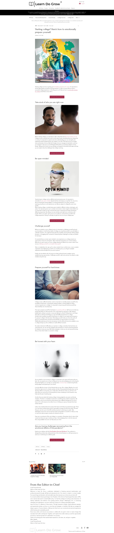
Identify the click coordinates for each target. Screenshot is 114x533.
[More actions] (78, 25)
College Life (71, 17)
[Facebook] (84, 528)
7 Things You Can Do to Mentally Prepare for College (38, 476)
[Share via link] (44, 453)
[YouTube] (87, 528)
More (77, 17)
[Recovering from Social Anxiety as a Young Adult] (57, 469)
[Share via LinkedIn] (41, 453)
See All (83, 461)
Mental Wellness (44, 449)
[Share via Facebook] (35, 453)
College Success (61, 17)
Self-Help (43, 446)
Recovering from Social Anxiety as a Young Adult (57, 476)
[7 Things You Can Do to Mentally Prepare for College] (37, 469)
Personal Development (41, 17)
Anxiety (48, 446)
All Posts (31, 17)
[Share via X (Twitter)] (38, 453)
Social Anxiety (52, 17)
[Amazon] (82, 528)
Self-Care (37, 446)
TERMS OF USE (70, 14)
